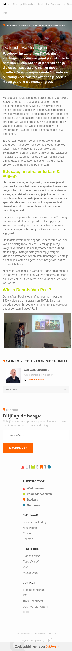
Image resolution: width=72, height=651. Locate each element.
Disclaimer (40, 633)
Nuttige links (30, 572)
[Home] (36, 467)
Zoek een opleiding (35, 522)
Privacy (52, 633)
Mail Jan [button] (11, 389)
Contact (27, 533)
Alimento (12, 25)
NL (5, 4)
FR (5, 13)
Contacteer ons (34, 606)
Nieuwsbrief (29, 4)
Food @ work (31, 561)
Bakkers (26, 25)
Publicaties (43, 4)
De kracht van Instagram (50, 25)
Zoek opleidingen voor (35, 646)
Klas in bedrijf (31, 556)
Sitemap (17, 4)
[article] (37, 488)
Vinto (26, 567)
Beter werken (58, 4)
